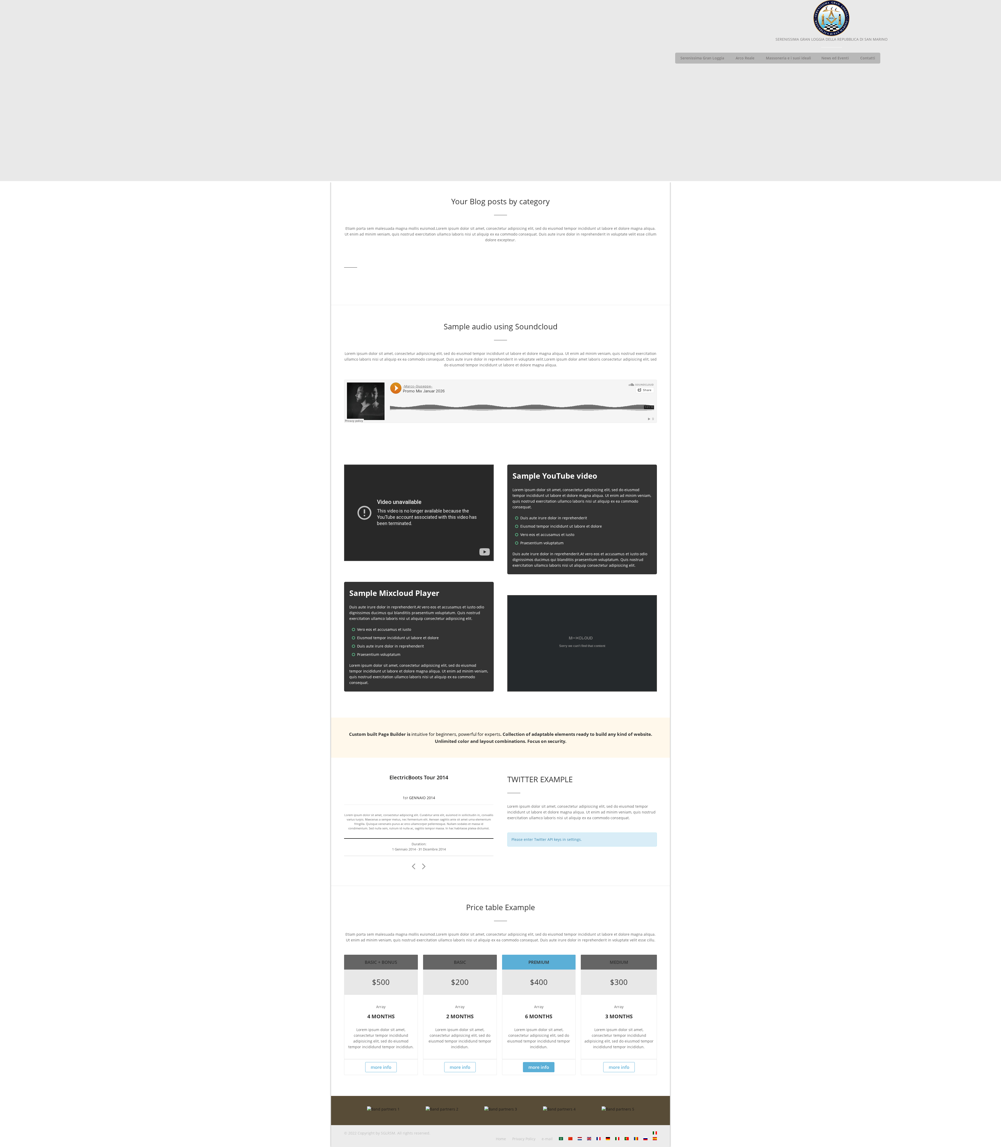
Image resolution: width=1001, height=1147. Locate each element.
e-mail (547, 1138)
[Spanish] (655, 1138)
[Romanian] (636, 1138)
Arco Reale (745, 58)
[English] (589, 1138)
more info (381, 1067)
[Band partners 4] (559, 1109)
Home (501, 1138)
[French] (598, 1138)
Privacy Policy (523, 1138)
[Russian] (645, 1138)
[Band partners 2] (442, 1109)
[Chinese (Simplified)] (570, 1138)
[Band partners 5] (618, 1109)
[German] (608, 1138)
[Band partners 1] (383, 1109)
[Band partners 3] (500, 1109)
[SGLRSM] (831, 18)
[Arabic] (561, 1138)
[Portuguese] (627, 1138)
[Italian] (655, 1133)
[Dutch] (580, 1138)
